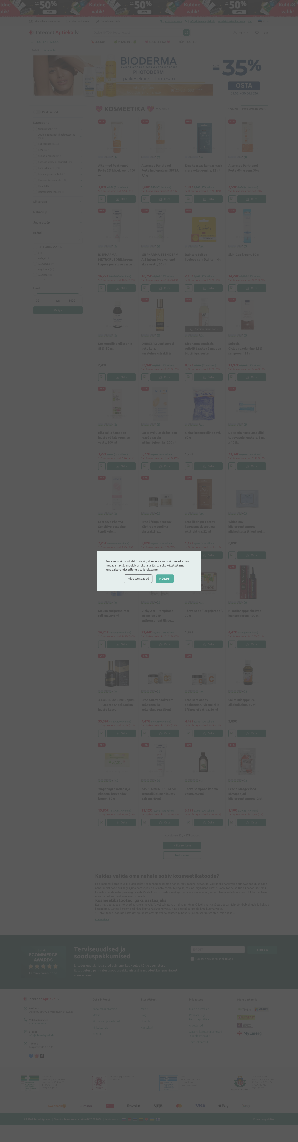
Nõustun (164, 578)
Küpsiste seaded (138, 578)
